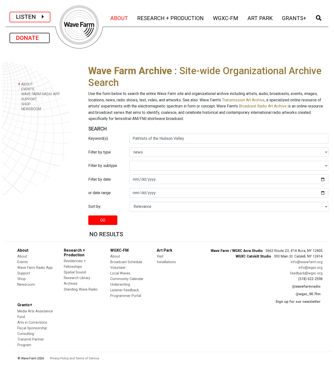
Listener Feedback (124, 290)
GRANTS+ (294, 18)
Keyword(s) (98, 138)
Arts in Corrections (32, 322)
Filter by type (99, 152)
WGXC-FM (226, 18)
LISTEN (29, 16)
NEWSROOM (30, 109)
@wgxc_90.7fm (308, 294)
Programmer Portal (125, 296)
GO (102, 220)
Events (22, 262)
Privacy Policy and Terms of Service (74, 358)
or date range (99, 192)
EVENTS (27, 89)
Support (23, 273)
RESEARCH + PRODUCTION (171, 18)
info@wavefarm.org (307, 262)
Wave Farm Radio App (35, 268)
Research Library (77, 278)
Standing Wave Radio (81, 289)
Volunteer (118, 268)
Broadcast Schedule (126, 262)
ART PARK (260, 18)
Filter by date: (99, 179)
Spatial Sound (75, 272)
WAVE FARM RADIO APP (40, 94)
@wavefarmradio (306, 286)
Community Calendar (127, 279)
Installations (166, 262)
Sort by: (94, 206)
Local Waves (120, 273)
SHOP (25, 104)
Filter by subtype (102, 165)
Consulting (25, 334)
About (22, 256)
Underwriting (120, 285)
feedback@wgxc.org (306, 273)
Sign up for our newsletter (298, 302)
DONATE (29, 38)
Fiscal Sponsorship (32, 328)
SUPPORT (28, 99)
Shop (21, 279)
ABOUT (119, 18)
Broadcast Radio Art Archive (263, 106)
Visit (160, 256)
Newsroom (26, 285)
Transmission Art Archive (243, 100)
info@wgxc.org (311, 268)
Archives (71, 284)
